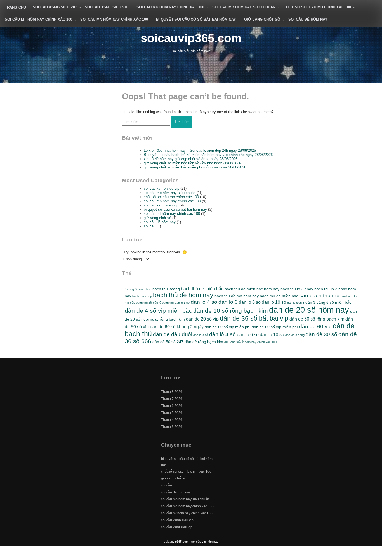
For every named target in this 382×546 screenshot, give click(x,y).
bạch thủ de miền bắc (202, 288)
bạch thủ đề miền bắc (279, 296)
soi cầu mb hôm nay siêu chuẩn (243, 7)
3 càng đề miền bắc (138, 289)
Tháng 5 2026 (171, 413)
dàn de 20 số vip (202, 318)
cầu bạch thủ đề (141, 302)
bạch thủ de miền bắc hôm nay (252, 289)
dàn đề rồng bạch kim (204, 342)
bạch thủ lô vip (142, 296)
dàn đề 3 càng (295, 335)
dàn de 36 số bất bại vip (254, 318)
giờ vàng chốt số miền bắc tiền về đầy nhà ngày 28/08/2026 (192, 163)
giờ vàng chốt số (262, 19)
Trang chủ (15, 7)
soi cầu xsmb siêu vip (55, 7)
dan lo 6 (228, 302)
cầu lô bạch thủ (163, 302)
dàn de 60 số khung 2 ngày (177, 326)
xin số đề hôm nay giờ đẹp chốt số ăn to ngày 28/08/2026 (190, 159)
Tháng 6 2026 (171, 406)
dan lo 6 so (250, 302)
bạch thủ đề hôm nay (183, 295)
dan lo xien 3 (295, 302)
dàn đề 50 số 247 (167, 342)
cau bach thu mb (319, 295)
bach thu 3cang (166, 289)
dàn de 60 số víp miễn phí (275, 327)
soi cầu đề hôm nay (307, 19)
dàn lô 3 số (200, 335)
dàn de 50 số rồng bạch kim (316, 318)
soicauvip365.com (191, 38)
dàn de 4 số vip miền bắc (158, 310)
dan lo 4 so (204, 302)
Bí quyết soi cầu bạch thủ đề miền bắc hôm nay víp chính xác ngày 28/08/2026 (208, 155)
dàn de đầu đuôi (172, 334)
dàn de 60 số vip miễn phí (228, 327)
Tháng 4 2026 (171, 420)
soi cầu (149, 226)
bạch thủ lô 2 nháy (296, 289)
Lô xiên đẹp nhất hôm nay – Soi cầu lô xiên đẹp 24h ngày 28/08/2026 (200, 150)
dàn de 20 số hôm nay (309, 309)
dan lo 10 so (274, 302)
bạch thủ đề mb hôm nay (236, 296)
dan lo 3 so (182, 302)
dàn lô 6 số (248, 334)
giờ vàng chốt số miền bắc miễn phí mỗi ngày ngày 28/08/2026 (195, 167)
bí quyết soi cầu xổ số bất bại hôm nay (196, 19)
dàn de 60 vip (315, 326)
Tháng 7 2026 (171, 399)
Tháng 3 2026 (171, 427)
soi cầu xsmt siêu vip (106, 7)
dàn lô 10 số (272, 334)
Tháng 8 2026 (171, 392)
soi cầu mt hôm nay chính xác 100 (38, 19)
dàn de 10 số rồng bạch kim (230, 310)
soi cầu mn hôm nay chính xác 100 (170, 7)
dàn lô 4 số (222, 334)
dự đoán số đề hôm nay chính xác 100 (250, 342)
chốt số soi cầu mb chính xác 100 (317, 7)
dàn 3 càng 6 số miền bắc (328, 302)
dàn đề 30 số (321, 334)
